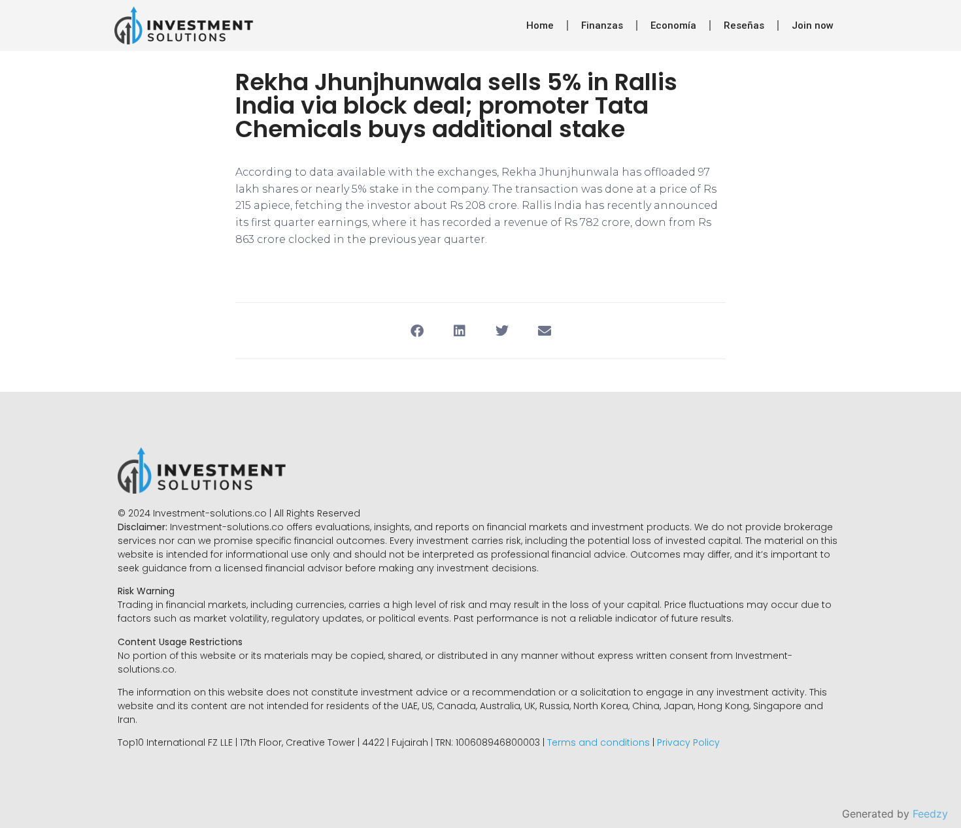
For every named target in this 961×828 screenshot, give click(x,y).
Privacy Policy (688, 742)
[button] (416, 330)
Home (540, 25)
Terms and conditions (598, 742)
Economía (673, 25)
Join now (813, 25)
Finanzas (602, 25)
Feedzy (930, 813)
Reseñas (744, 25)
